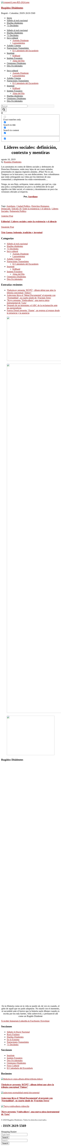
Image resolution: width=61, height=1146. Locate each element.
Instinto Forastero (14, 271)
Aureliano (33, 196)
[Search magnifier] (4, 110)
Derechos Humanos (40, 206)
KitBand (16, 269)
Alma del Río (18, 274)
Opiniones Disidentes (16, 276)
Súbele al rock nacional (17, 244)
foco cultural (12, 251)
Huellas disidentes (15, 246)
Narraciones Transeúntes (18, 261)
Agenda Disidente (20, 254)
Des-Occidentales (15, 279)
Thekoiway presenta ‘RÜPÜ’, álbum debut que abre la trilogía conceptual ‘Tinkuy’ (31, 291)
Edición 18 (16, 208)
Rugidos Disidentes (12, 7)
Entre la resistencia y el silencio (37, 208)
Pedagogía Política (18, 211)
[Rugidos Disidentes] (15, 2)
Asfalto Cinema (14, 259)
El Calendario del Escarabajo (25, 264)
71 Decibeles (12, 249)
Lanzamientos (18, 256)
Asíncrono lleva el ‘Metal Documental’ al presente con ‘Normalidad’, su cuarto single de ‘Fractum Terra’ (31, 296)
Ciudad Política (23, 206)
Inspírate (10, 266)
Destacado (5, 208)
